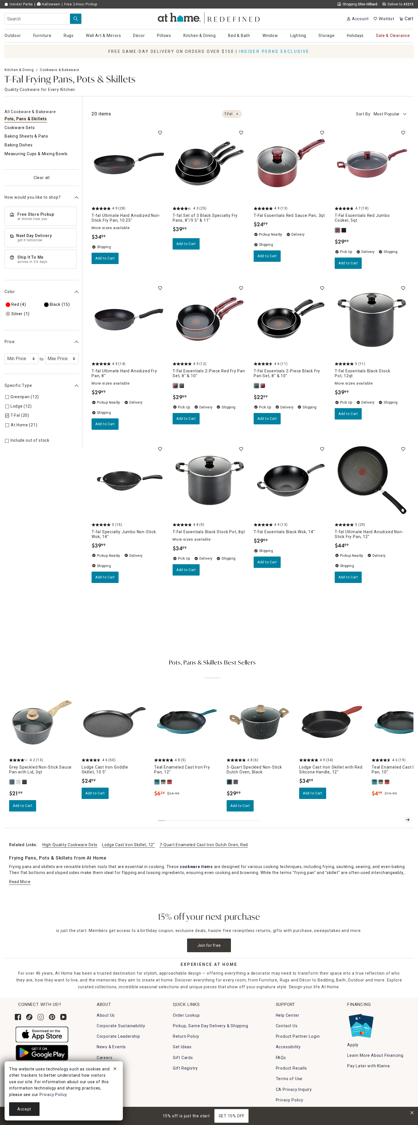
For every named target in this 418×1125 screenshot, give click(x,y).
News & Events (111, 1047)
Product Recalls (291, 1068)
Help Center (287, 1015)
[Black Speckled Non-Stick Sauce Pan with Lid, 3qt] (25, 782)
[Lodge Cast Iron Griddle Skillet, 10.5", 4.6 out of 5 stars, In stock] (114, 722)
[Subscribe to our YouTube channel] (63, 1017)
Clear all (42, 178)
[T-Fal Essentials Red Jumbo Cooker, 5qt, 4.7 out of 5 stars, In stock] (372, 164)
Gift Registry (185, 1068)
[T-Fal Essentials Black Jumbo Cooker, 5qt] (344, 230)
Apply (353, 1045)
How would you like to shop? (33, 197)
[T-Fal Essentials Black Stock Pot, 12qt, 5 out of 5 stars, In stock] (372, 320)
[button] (209, 17)
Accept (24, 1109)
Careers (105, 1057)
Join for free (209, 945)
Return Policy (186, 1036)
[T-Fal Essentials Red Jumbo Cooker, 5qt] (338, 230)
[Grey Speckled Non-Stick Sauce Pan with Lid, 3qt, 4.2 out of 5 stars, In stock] (42, 722)
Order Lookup (186, 1015)
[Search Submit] (75, 19)
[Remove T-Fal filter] (237, 114)
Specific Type (18, 385)
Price (10, 341)
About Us (106, 1015)
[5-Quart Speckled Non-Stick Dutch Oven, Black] (230, 782)
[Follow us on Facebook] (18, 1017)
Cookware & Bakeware (59, 70)
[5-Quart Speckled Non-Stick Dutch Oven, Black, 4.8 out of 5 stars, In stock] (259, 722)
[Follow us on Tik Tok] (29, 1017)
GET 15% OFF (232, 1116)
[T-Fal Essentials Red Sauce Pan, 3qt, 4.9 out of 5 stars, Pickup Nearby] (291, 164)
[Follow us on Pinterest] (52, 1017)
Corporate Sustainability (121, 1026)
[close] (114, 1069)
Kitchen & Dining (19, 70)
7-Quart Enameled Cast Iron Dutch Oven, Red (204, 844)
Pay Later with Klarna (368, 1066)
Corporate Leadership (118, 1036)
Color (10, 292)
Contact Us (287, 1026)
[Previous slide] (398, 819)
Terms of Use (289, 1078)
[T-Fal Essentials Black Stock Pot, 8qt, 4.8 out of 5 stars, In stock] (210, 480)
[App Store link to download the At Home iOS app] (42, 1034)
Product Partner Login (298, 1036)
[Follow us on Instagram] (40, 1017)
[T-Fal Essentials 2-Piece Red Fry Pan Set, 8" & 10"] (176, 386)
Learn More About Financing (375, 1055)
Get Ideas (182, 1047)
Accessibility (288, 1047)
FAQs (281, 1057)
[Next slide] (407, 819)
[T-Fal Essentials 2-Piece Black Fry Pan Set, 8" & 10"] (182, 386)
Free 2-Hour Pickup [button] (80, 4)
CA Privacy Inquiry (294, 1089)
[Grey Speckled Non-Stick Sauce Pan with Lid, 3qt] (12, 782)
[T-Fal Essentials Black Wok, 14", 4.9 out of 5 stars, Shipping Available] (291, 480)
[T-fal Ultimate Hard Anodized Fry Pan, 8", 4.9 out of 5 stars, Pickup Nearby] (129, 320)
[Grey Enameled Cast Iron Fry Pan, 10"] (381, 782)
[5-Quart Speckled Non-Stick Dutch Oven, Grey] (236, 782)
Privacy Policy (289, 1100)
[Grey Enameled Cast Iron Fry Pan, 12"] (163, 782)
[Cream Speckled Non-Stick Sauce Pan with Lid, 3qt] (18, 782)
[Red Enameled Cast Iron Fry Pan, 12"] (170, 782)
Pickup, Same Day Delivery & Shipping (210, 1026)
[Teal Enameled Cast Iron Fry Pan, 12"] (157, 782)
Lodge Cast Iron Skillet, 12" (128, 844)
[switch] (160, 132)
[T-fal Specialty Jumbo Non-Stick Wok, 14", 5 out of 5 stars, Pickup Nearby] (129, 480)
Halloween (50, 4)
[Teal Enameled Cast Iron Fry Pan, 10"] (375, 782)
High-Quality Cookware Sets (70, 844)
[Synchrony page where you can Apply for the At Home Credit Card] (360, 1024)
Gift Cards (183, 1057)
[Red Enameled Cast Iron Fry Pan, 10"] (387, 782)
